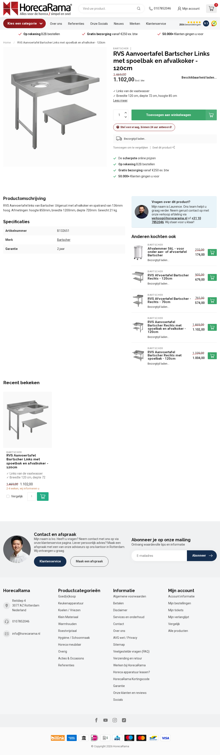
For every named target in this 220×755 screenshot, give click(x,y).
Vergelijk (17, 496)
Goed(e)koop (67, 596)
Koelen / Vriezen (69, 610)
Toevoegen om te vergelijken (130, 147)
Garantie (119, 686)
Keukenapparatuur (71, 603)
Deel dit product (162, 147)
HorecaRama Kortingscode (131, 679)
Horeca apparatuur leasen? (131, 672)
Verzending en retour (127, 658)
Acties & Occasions (71, 658)
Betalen (118, 603)
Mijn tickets (175, 610)
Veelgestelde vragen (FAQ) (131, 651)
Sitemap (119, 644)
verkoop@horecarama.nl (169, 218)
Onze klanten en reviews (130, 693)
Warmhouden (67, 624)
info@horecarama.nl (26, 633)
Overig (62, 651)
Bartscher (120, 48)
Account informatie (181, 596)
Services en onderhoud (128, 617)
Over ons (56, 23)
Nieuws (119, 23)
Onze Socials (99, 23)
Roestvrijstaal (67, 631)
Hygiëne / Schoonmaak (74, 637)
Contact (118, 624)
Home (7, 42)
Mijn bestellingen (179, 603)
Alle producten (178, 631)
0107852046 (162, 8)
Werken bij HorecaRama (129, 665)
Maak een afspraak (89, 561)
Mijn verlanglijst (178, 617)
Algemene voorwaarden (129, 596)
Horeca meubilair (69, 644)
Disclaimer (120, 610)
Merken (135, 23)
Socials (118, 699)
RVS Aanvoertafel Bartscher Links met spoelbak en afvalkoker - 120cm (61, 42)
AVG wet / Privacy (125, 637)
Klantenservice (156, 23)
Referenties (76, 23)
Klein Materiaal (68, 617)
